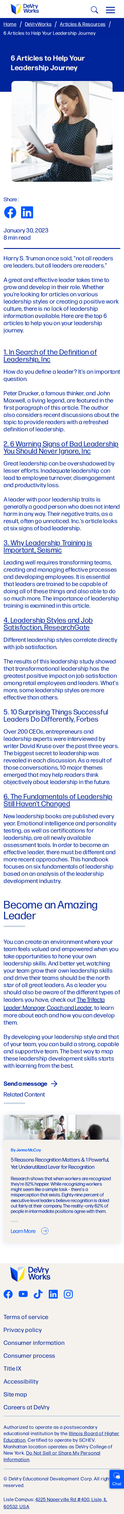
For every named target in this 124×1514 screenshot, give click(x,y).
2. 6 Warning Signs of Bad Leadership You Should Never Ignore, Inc (61, 447)
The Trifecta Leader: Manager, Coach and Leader (54, 1003)
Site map (15, 1394)
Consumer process (29, 1355)
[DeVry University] (25, 9)
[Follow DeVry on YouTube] (23, 1295)
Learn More (23, 1230)
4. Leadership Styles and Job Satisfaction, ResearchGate (48, 623)
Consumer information (34, 1342)
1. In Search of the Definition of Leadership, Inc (50, 355)
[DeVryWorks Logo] (30, 1275)
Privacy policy (23, 1329)
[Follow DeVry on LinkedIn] (53, 1295)
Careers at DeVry (27, 1407)
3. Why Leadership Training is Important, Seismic (48, 546)
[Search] (93, 11)
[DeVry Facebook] (8, 1295)
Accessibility (21, 1381)
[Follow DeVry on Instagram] (68, 1295)
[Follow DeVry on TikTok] (38, 1295)
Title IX (13, 1368)
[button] (110, 11)
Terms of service (26, 1316)
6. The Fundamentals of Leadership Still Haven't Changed (58, 799)
